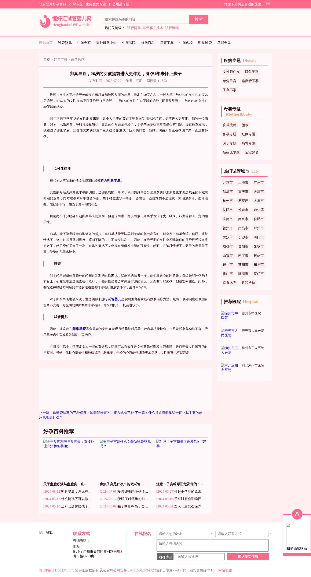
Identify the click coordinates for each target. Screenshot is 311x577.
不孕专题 (76, 4)
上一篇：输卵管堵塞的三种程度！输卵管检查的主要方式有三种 (87, 413)
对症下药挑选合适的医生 (242, 4)
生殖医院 (129, 43)
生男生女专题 (96, 4)
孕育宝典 (167, 43)
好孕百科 (148, 43)
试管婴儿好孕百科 (52, 4)
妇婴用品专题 (119, 4)
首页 (46, 59)
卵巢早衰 (114, 180)
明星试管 (205, 43)
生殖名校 (186, 43)
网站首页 (46, 43)
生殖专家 (84, 43)
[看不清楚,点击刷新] (165, 556)
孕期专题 (224, 43)
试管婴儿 (134, 28)
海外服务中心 (106, 43)
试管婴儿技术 (153, 28)
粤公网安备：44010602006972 (132, 570)
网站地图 (225, 570)
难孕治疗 (77, 59)
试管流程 (172, 28)
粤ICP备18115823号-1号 (56, 570)
